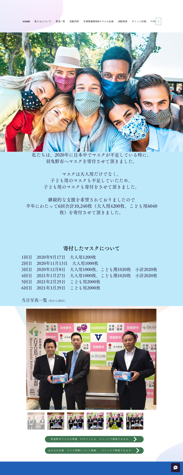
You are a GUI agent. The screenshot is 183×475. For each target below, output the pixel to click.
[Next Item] (151, 359)
